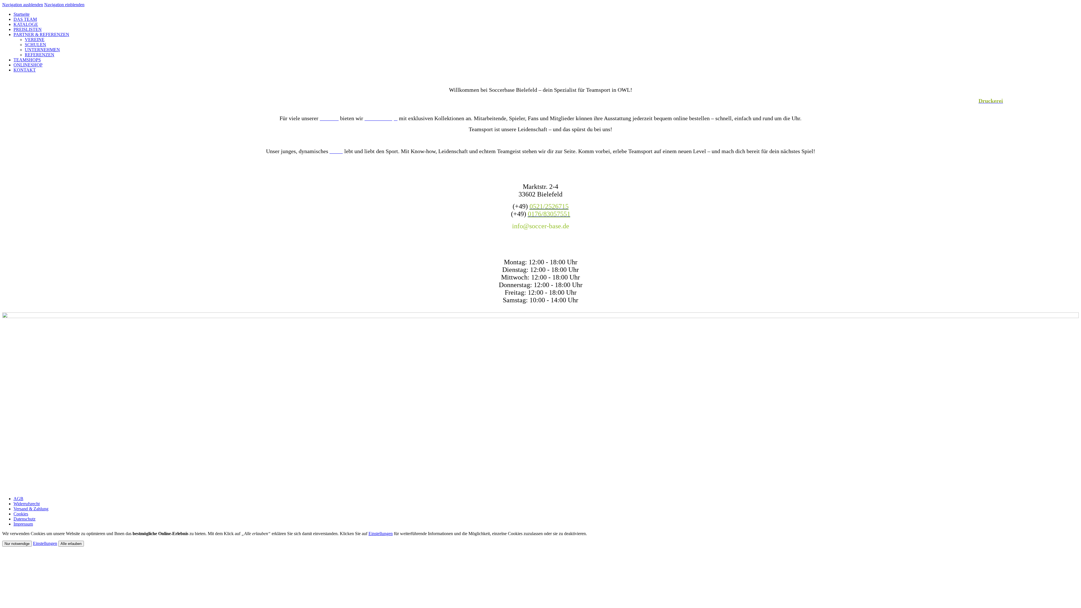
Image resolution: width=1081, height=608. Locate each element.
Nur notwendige (17, 544)
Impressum (23, 524)
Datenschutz (24, 519)
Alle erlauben (71, 544)
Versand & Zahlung (31, 508)
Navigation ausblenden (22, 4)
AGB (18, 498)
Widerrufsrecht (27, 503)
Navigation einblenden (64, 4)
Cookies (21, 513)
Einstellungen (380, 533)
